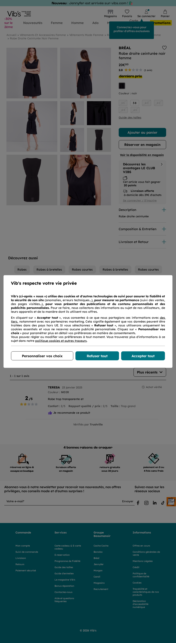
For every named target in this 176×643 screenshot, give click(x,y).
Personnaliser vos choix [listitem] (42, 356)
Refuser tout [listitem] (97, 356)
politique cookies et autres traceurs (61, 341)
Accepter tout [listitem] (143, 356)
